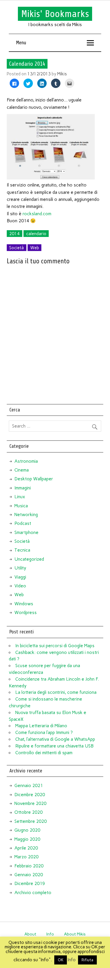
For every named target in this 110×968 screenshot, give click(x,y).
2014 (14, 233)
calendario (36, 233)
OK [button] (60, 960)
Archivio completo (32, 892)
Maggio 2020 (27, 839)
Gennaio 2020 (28, 874)
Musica (21, 505)
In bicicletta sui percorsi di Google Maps (54, 645)
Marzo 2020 (26, 856)
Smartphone (26, 532)
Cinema (21, 470)
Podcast (22, 523)
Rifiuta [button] (87, 960)
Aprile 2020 (26, 848)
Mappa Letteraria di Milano (41, 725)
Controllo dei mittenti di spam (43, 752)
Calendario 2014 (27, 63)
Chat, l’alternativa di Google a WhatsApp (55, 739)
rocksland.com (37, 213)
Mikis (62, 74)
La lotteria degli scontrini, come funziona (56, 692)
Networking (26, 514)
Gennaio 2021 (28, 785)
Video (20, 586)
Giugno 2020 (27, 830)
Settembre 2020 (30, 821)
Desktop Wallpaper (33, 479)
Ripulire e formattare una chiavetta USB (54, 746)
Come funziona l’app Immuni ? (44, 732)
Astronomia (26, 461)
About (30, 934)
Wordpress (25, 612)
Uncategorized (29, 559)
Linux (19, 496)
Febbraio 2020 (28, 866)
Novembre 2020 (30, 803)
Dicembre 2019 (29, 883)
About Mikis (75, 934)
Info (50, 934)
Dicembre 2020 (29, 794)
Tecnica (22, 550)
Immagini (22, 488)
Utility (20, 568)
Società (16, 247)
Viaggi (20, 577)
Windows (23, 603)
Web (34, 247)
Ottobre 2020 (28, 812)
